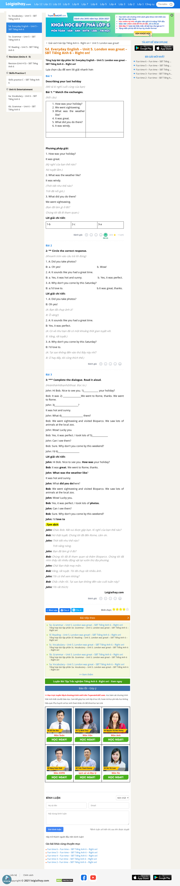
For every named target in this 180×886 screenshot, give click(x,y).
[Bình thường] (96, 235)
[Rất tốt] (105, 235)
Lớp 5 (103, 4)
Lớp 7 (85, 4)
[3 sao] (120, 609)
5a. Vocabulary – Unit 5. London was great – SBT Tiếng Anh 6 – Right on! (86, 664)
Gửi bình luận (54, 829)
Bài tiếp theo (87, 617)
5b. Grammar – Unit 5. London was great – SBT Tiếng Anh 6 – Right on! (86, 654)
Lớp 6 (94, 4)
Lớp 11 (48, 4)
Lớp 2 (131, 4)
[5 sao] (127, 609)
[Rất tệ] (86, 235)
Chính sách (28, 875)
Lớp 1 (140, 4)
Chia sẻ (66, 610)
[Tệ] (91, 235)
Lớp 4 (112, 4)
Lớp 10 (57, 4)
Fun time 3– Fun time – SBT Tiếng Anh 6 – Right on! (72, 858)
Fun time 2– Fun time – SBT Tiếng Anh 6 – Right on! (72, 862)
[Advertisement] (155, 124)
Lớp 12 (38, 4)
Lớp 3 (122, 4)
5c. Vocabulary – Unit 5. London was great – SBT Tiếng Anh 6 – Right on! (86, 644)
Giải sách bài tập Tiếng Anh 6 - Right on (68, 43)
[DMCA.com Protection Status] (64, 881)
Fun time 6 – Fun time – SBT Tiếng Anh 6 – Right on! (72, 849)
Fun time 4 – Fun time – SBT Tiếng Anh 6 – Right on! (72, 855)
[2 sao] (117, 609)
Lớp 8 (75, 4)
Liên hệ (13, 875)
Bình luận (53, 610)
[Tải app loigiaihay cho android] (143, 48)
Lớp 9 (66, 4)
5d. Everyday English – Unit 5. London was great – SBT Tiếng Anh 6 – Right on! (86, 51)
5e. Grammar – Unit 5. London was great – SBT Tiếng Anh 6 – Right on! (86, 625)
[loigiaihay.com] (18, 5)
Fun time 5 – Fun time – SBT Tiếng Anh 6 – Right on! (72, 852)
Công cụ (149, 4)
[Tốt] (101, 235)
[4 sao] (124, 609)
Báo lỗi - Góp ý (87, 688)
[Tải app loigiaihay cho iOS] (164, 48)
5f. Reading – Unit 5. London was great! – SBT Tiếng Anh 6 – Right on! (85, 634)
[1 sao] (114, 609)
